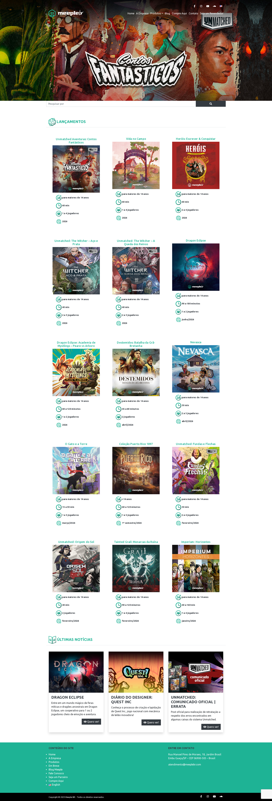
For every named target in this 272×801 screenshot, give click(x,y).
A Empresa (142, 13)
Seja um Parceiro (58, 777)
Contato (193, 13)
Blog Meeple (55, 769)
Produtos (155, 13)
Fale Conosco (56, 773)
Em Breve (54, 765)
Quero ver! (93, 721)
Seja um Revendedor (211, 13)
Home (131, 13)
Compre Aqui (179, 13)
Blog (167, 13)
